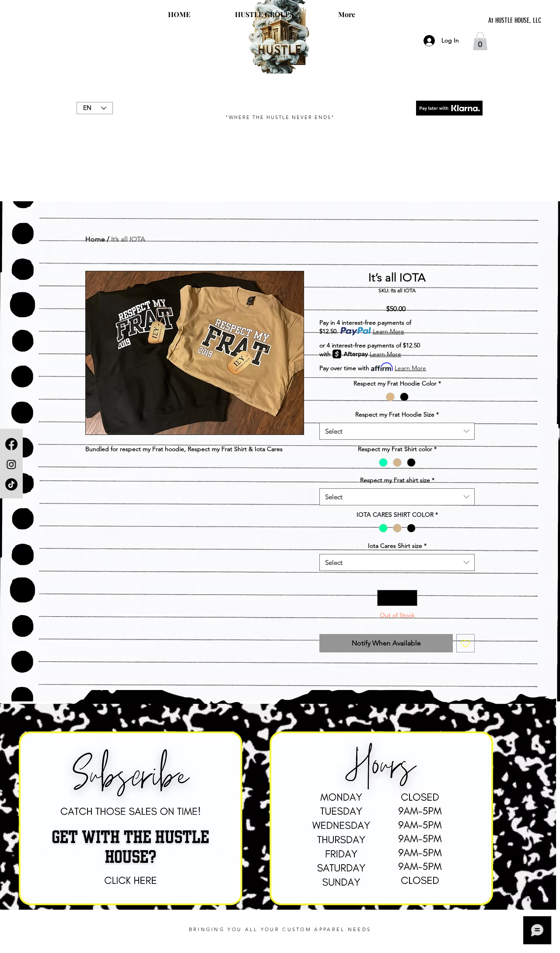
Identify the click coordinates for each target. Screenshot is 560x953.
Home (95, 239)
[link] (480, 41)
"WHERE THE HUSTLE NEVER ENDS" (279, 117)
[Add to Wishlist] (465, 643)
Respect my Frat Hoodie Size (397, 414)
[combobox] (397, 431)
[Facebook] (11, 444)
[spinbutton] (397, 598)
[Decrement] (383, 598)
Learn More (388, 331)
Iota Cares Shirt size (397, 546)
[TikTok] (11, 484)
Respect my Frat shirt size (397, 480)
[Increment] (410, 598)
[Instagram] (11, 464)
